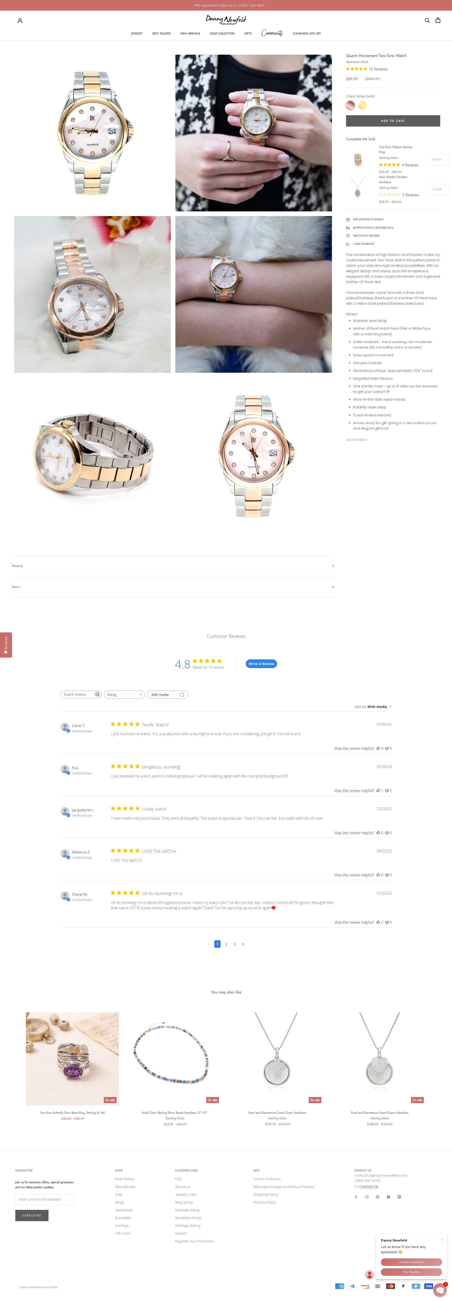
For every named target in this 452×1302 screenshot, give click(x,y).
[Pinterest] (377, 1196)
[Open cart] (438, 20)
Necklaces (124, 1210)
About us (182, 1186)
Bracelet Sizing (187, 1210)
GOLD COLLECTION (222, 33)
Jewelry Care (186, 1194)
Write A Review (261, 663)
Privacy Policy (264, 1202)
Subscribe (32, 1215)
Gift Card (122, 1233)
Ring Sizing (184, 1202)
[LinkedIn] (399, 1196)
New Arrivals (125, 1186)
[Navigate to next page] (243, 944)
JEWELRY (137, 33)
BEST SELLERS (161, 33)
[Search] (427, 20)
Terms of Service (267, 1179)
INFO (256, 1170)
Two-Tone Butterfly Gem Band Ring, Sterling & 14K (72, 1112)
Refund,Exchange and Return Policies (283, 1186)
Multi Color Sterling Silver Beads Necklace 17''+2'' (175, 1112)
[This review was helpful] (378, 922)
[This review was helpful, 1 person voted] (378, 790)
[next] (437, 1064)
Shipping (17, 566)
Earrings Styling (187, 1225)
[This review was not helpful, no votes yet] (386, 748)
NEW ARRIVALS (190, 33)
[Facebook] (356, 1196)
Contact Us (368, 1186)
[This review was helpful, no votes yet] (378, 748)
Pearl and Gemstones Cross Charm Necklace (277, 1112)
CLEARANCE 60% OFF (307, 33)
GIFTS (248, 33)
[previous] (14, 1064)
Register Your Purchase (194, 1241)
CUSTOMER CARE (186, 1170)
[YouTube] (388, 1196)
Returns (16, 587)
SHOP (119, 1170)
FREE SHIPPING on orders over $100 (229, 5)
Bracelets (123, 1218)
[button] (440, 1290)
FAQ (178, 1179)
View (437, 159)
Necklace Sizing (188, 1218)
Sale (118, 1194)
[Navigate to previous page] (209, 944)
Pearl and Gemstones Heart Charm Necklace (379, 1112)
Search (181, 1233)
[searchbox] (77, 694)
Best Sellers (124, 1179)
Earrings (122, 1225)
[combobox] (124, 694)
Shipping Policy (265, 1194)
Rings (119, 1202)
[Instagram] (366, 1196)
